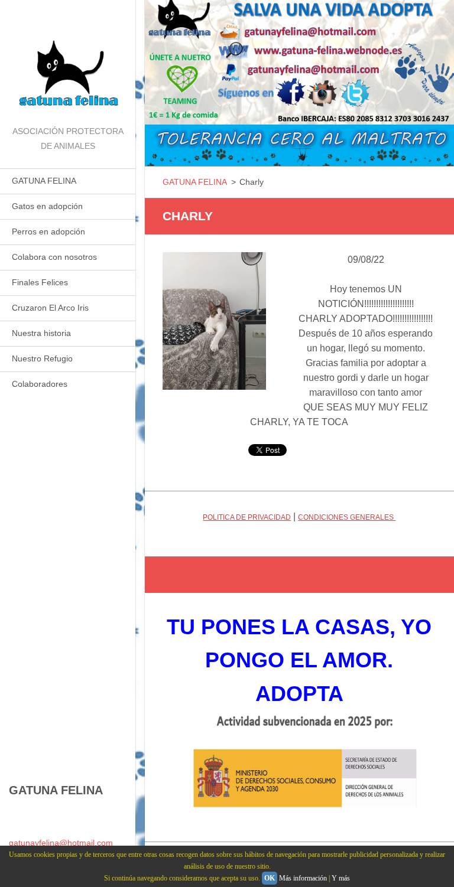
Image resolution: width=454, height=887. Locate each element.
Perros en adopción (48, 231)
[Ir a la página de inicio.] (67, 62)
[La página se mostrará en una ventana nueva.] (214, 321)
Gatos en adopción (47, 206)
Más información (303, 878)
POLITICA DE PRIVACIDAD (247, 517)
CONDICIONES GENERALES (346, 517)
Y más (341, 878)
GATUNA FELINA (44, 180)
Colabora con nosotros (54, 257)
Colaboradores (39, 384)
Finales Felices (40, 282)
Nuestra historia (41, 333)
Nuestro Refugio (42, 358)
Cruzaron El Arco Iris (50, 307)
